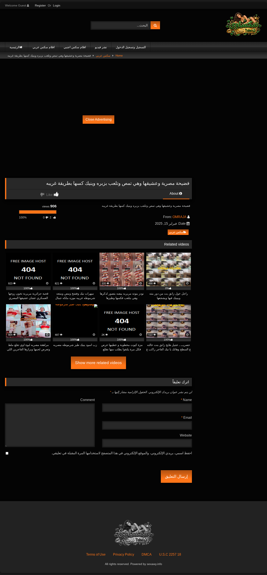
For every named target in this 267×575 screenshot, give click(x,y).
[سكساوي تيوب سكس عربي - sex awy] (243, 25)
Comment (87, 400)
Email (186, 417)
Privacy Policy (123, 554)
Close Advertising (99, 119)
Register (40, 5)
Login (56, 5)
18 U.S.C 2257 (170, 554)
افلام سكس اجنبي (75, 47)
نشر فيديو (101, 47)
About (174, 193)
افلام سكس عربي (44, 47)
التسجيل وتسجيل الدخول (131, 47)
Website (186, 435)
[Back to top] (254, 563)
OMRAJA (179, 217)
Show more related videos (98, 363)
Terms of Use (96, 554)
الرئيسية (15, 47)
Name (186, 400)
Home (119, 55)
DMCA (147, 554)
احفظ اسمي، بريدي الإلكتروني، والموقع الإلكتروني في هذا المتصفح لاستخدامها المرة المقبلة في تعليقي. (122, 453)
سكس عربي (103, 55)
